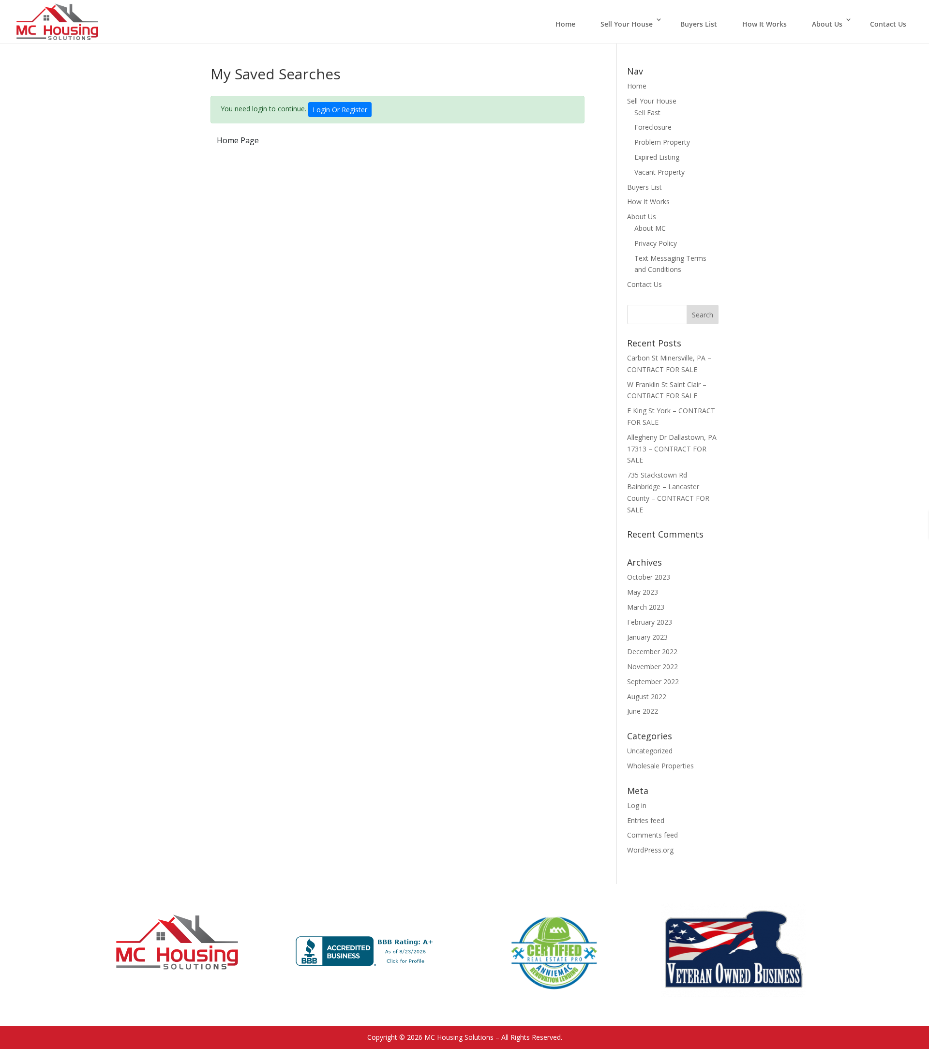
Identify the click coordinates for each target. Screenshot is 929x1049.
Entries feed (645, 820)
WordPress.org (650, 849)
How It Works (764, 24)
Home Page (238, 140)
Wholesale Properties (660, 765)
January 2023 (647, 637)
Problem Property (662, 142)
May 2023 (642, 592)
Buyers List (698, 24)
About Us (827, 24)
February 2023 (649, 622)
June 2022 (642, 711)
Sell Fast (647, 112)
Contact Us (888, 24)
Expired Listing (656, 157)
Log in (636, 805)
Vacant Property (659, 172)
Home (565, 24)
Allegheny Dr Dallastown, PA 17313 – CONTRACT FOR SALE (672, 449)
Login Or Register (340, 109)
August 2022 (646, 696)
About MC (650, 228)
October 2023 (648, 577)
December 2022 (652, 651)
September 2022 (653, 681)
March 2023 (645, 607)
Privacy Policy (655, 243)
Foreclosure (653, 127)
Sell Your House (626, 24)
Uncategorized (650, 750)
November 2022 (652, 666)
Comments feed (652, 834)
